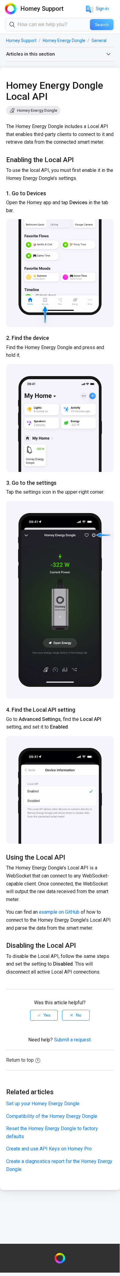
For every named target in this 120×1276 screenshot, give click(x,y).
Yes (46, 1015)
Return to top (20, 1060)
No (78, 1015)
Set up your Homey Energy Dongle (42, 1104)
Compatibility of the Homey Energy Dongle (51, 1116)
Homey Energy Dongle (64, 40)
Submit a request (72, 1040)
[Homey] (60, 1258)
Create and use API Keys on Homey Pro (49, 1149)
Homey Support (21, 40)
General (98, 40)
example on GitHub (59, 912)
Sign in (102, 8)
